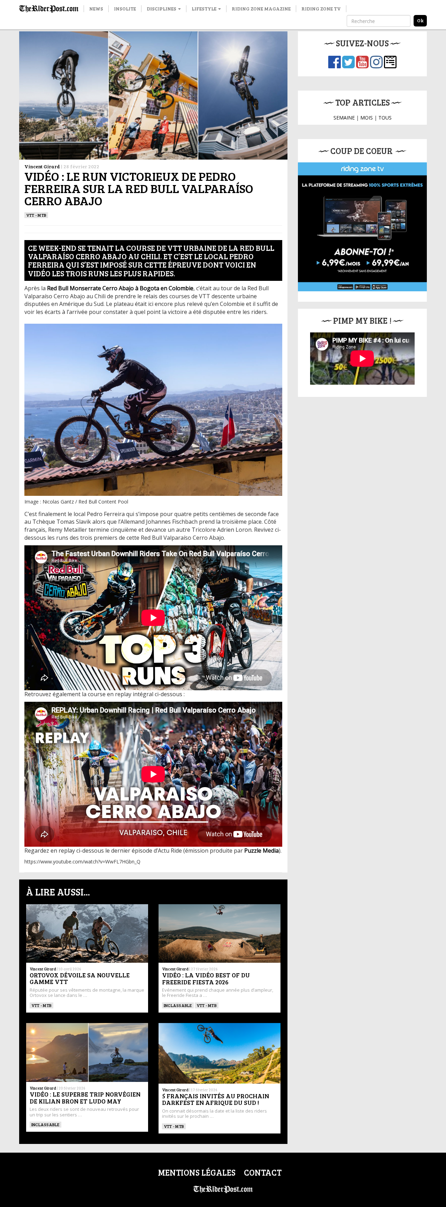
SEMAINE (344, 117)
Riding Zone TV (321, 8)
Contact (263, 1172)
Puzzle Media (261, 850)
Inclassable (178, 1005)
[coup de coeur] (362, 226)
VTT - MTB (36, 215)
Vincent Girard (42, 166)
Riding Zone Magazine (261, 8)
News (96, 8)
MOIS (366, 117)
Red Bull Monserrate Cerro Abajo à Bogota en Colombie (120, 288)
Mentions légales (197, 1172)
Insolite (125, 8)
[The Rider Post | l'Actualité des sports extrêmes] (49, 8)
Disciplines (162, 8)
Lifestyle (204, 8)
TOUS (385, 117)
